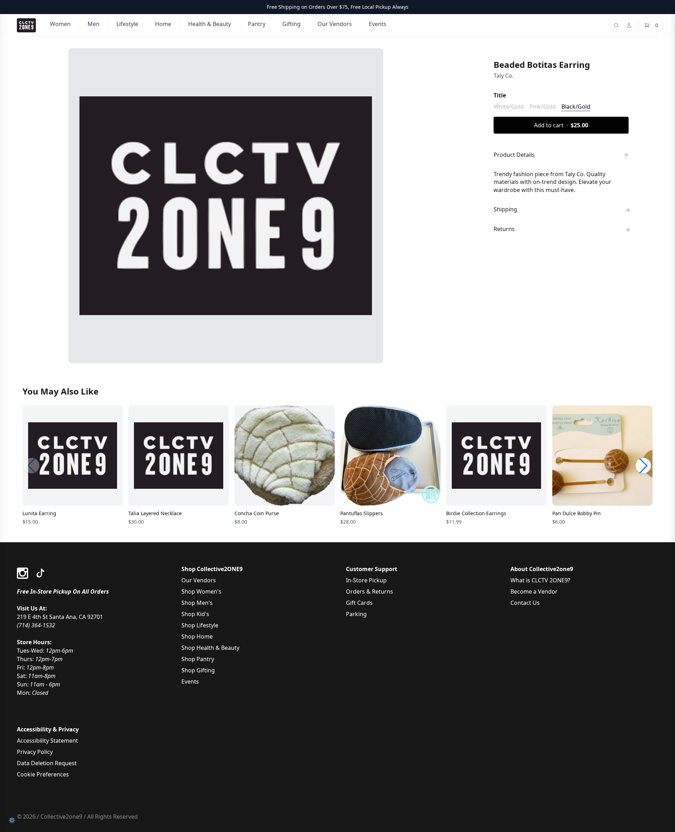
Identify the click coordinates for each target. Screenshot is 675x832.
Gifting (291, 24)
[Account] (629, 25)
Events (377, 24)
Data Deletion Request (47, 763)
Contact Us (525, 603)
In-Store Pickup (366, 580)
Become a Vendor (534, 591)
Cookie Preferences (43, 774)
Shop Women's (201, 591)
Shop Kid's (195, 614)
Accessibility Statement (47, 740)
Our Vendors (334, 24)
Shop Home (197, 636)
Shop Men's (197, 603)
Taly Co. (504, 75)
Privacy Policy (35, 752)
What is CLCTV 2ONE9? (540, 580)
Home (163, 24)
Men (93, 24)
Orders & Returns (369, 591)
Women (60, 24)
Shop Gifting (198, 670)
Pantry (256, 24)
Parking (356, 614)
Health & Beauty (209, 24)
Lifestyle (127, 24)
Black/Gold (575, 106)
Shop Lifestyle (199, 625)
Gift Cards (359, 603)
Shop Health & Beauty (210, 648)
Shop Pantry (197, 659)
